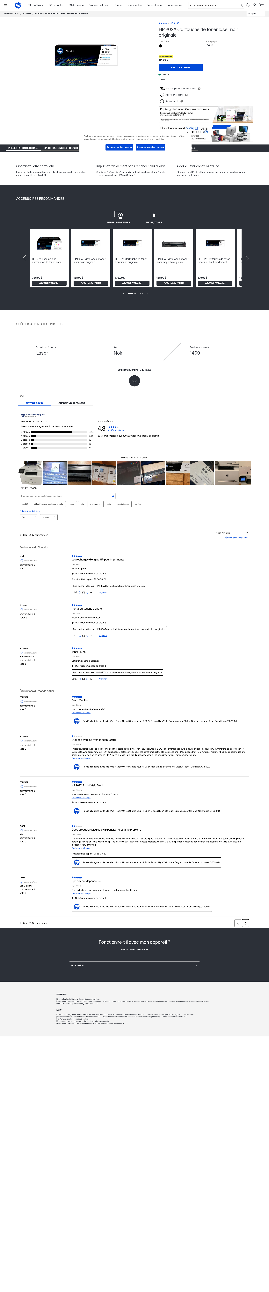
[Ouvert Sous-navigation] (6, 5)
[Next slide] (247, 258)
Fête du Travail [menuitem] (35, 5)
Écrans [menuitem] (118, 5)
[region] (135, 142)
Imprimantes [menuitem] (134, 5)
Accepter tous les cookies (150, 147)
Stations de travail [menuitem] (99, 5)
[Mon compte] (254, 5)
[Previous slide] (24, 258)
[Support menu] (247, 5)
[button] (134, 965)
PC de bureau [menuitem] (76, 5)
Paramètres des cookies (119, 147)
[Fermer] (188, 133)
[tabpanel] (134, 264)
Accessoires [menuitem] (175, 5)
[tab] (118, 217)
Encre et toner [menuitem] (155, 5)
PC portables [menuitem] (56, 5)
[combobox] (256, 13)
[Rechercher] (241, 5)
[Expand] (86, 55)
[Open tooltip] (199, 89)
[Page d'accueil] (18, 5)
